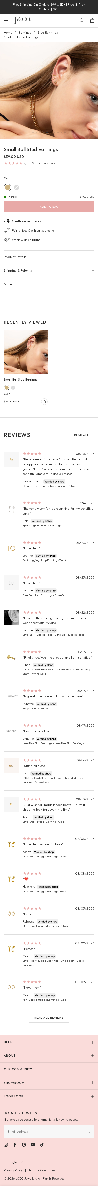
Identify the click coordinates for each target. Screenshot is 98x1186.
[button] (33, 132)
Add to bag (49, 206)
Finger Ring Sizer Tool (36, 708)
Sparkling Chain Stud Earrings (42, 525)
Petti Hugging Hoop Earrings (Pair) (44, 560)
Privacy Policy (13, 1170)
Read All (81, 435)
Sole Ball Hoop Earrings (37, 595)
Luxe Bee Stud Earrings (37, 743)
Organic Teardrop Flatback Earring (44, 486)
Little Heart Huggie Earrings (40, 856)
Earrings (25, 32)
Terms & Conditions (42, 1170)
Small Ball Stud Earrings (20, 379)
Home (8, 32)
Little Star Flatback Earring (39, 821)
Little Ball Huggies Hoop (37, 634)
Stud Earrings (47, 32)
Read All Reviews (49, 1017)
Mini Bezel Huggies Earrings (41, 926)
